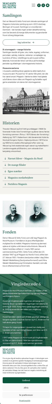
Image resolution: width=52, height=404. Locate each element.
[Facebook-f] (39, 5)
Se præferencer (26, 395)
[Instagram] (43, 5)
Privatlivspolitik (24, 401)
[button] (33, 5)
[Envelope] (47, 5)
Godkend (26, 380)
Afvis (26, 387)
